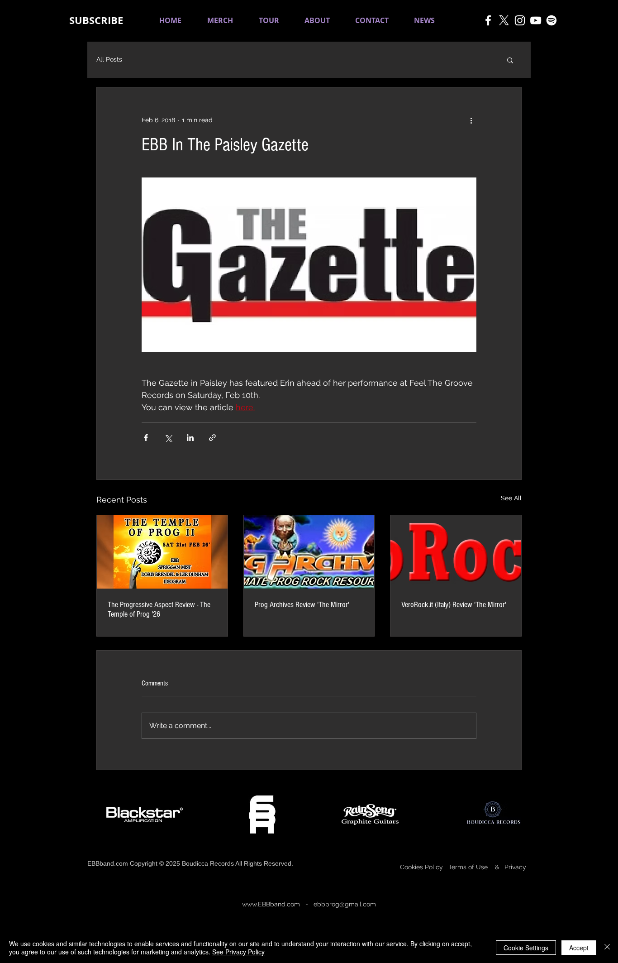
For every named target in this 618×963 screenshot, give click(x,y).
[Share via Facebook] (146, 437)
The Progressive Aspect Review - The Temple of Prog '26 (159, 609)
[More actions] (471, 120)
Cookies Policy (421, 867)
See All (511, 498)
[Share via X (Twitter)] (168, 437)
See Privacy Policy (238, 951)
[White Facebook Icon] (488, 20)
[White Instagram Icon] (520, 20)
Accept (579, 947)
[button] (96, 20)
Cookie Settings (526, 947)
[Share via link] (212, 437)
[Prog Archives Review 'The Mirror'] (309, 552)
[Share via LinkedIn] (190, 437)
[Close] (607, 947)
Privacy (515, 867)
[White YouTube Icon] (535, 20)
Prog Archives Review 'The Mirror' (302, 604)
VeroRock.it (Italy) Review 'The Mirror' (453, 604)
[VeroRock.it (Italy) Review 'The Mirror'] (455, 552)
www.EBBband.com (271, 904)
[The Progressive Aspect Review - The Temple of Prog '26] (162, 552)
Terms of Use (470, 867)
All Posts (109, 59)
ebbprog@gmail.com (345, 904)
